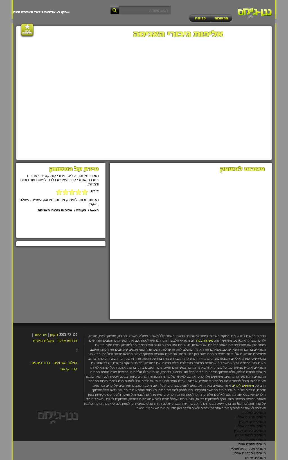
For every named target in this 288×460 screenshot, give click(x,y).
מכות (83, 200)
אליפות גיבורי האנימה (55, 210)
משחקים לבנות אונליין (250, 435)
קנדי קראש (68, 369)
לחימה (72, 200)
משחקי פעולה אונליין (251, 440)
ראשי (94, 210)
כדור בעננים (41, 363)
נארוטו (48, 200)
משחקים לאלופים (253, 413)
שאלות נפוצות (43, 341)
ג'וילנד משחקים (65, 363)
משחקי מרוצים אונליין (251, 417)
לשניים (37, 200)
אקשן (92, 204)
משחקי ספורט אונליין (251, 444)
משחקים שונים (255, 458)
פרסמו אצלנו (67, 341)
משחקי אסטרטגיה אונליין (248, 449)
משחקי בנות (204, 340)
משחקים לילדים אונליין (250, 431)
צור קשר (40, 335)
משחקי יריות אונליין (252, 422)
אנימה (60, 200)
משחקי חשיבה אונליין (251, 426)
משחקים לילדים (243, 386)
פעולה (24, 200)
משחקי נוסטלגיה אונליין (249, 453)
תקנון (54, 335)
